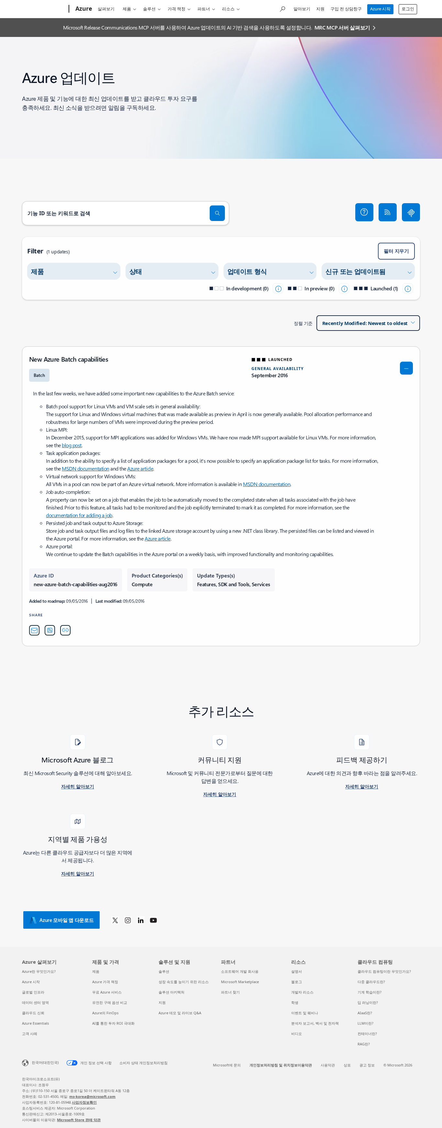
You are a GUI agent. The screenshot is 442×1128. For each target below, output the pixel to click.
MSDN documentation (85, 468)
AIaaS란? (365, 1012)
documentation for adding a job (79, 515)
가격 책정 (176, 9)
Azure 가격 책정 (105, 981)
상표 (347, 1065)
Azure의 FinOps (105, 1012)
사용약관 (328, 1065)
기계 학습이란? (369, 992)
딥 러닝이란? (368, 1002)
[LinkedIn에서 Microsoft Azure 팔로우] (141, 920)
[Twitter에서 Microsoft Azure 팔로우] (115, 920)
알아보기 (301, 9)
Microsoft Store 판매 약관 (79, 1119)
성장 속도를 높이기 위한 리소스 (184, 981)
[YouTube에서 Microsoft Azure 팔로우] (153, 920)
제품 (127, 9)
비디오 (296, 1033)
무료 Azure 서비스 (107, 992)
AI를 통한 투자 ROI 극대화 (113, 1023)
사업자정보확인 (84, 1102)
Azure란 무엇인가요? (39, 971)
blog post (72, 445)
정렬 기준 (303, 323)
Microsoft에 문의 (227, 1065)
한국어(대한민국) (45, 1062)
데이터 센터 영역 (35, 1002)
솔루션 (149, 9)
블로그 (296, 981)
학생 (294, 1002)
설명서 (296, 971)
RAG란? (364, 1043)
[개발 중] (278, 288)
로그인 (408, 9)
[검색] (217, 213)
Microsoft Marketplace (240, 981)
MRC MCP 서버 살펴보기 (342, 27)
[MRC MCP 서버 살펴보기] (411, 212)
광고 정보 (367, 1065)
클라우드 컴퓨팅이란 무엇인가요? (384, 971)
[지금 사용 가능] (408, 288)
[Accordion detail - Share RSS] (50, 630)
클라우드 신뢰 (33, 1012)
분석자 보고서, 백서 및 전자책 (315, 1023)
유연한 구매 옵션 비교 (109, 1002)
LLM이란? (365, 1023)
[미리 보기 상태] (344, 288)
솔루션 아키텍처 (171, 992)
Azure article (140, 468)
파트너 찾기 (230, 992)
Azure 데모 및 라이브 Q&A (180, 1012)
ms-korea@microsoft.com (92, 1096)
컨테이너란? (367, 1033)
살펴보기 (106, 9)
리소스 (228, 9)
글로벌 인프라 (33, 992)
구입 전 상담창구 (346, 9)
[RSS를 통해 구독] (388, 212)
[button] (364, 212)
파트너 (203, 9)
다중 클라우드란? (371, 981)
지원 (320, 9)
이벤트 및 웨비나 (304, 1012)
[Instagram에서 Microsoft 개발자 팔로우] (128, 920)
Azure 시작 (380, 9)
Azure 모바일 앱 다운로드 (66, 920)
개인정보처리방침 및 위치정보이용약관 (280, 1065)
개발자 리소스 (302, 992)
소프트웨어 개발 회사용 (240, 971)
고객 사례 (29, 1033)
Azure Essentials (35, 1023)
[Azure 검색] (282, 8)
